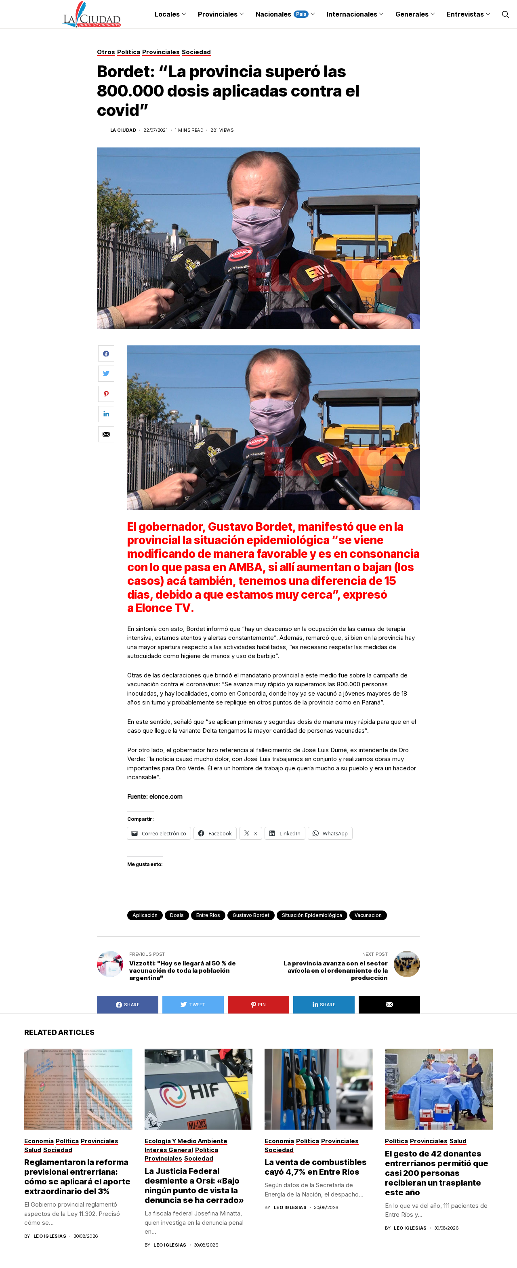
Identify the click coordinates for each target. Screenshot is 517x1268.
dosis (177, 915)
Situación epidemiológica (312, 915)
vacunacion (368, 915)
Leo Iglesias (50, 1236)
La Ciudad (123, 130)
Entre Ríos (208, 915)
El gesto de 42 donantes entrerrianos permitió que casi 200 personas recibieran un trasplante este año (436, 1173)
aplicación (145, 915)
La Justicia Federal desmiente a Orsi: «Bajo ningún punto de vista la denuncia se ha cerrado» (194, 1185)
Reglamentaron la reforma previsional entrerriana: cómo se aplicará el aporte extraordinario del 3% (77, 1176)
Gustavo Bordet (251, 915)
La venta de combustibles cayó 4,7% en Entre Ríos (316, 1167)
